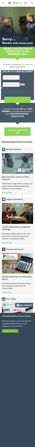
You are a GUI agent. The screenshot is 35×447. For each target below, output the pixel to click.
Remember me (8, 88)
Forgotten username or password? (12, 92)
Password (4, 81)
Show (22, 84)
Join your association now (17, 131)
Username (4, 74)
